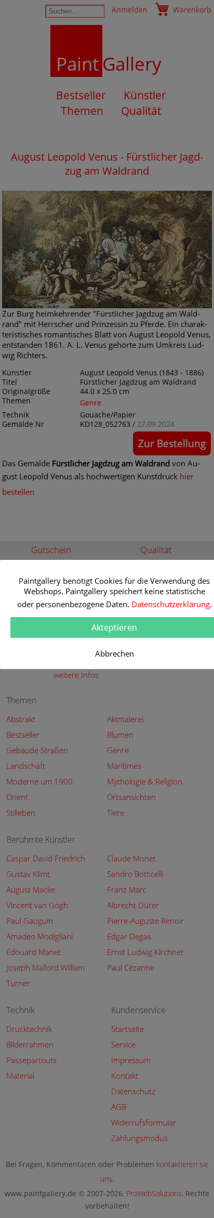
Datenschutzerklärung (170, 604)
